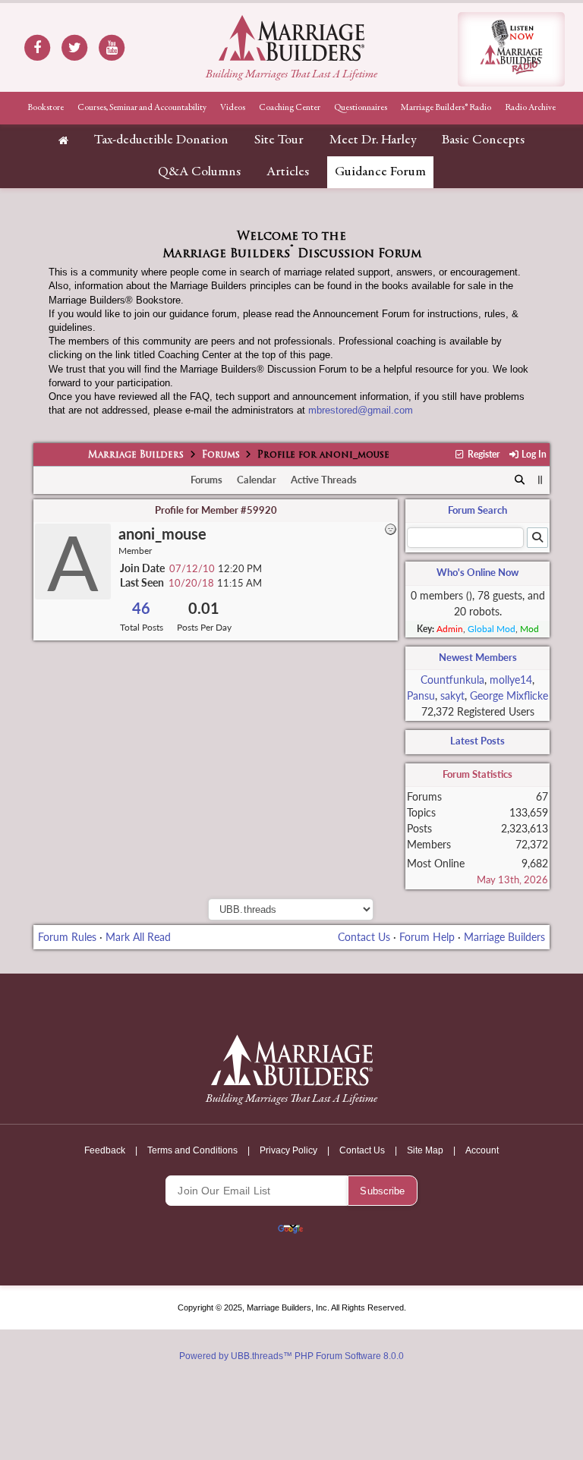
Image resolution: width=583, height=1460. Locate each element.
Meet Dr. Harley (372, 140)
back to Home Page (291, 37)
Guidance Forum (380, 172)
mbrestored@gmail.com (360, 410)
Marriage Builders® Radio (446, 107)
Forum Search (477, 510)
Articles (287, 172)
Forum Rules (67, 936)
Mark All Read (138, 936)
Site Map (425, 1150)
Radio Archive (530, 107)
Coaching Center (289, 107)
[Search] (519, 480)
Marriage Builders (136, 455)
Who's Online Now (477, 572)
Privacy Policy (288, 1150)
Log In (533, 454)
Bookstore (45, 107)
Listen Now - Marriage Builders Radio (511, 49)
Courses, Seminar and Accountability (141, 107)
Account (482, 1150)
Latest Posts (477, 741)
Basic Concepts (483, 140)
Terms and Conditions (192, 1150)
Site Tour (279, 140)
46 (141, 608)
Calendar (256, 480)
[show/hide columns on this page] (541, 479)
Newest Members (478, 657)
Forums (221, 455)
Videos (232, 107)
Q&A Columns (199, 172)
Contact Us (364, 936)
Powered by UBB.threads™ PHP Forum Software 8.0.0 (291, 1356)
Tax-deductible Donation (161, 140)
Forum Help (427, 936)
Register (482, 454)
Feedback (104, 1150)
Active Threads (324, 480)
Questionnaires (360, 107)
